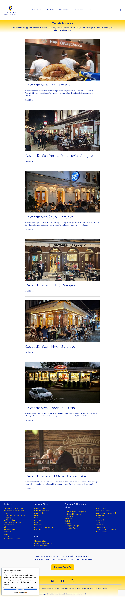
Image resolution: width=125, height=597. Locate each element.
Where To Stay (101, 508)
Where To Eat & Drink (103, 511)
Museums (68, 519)
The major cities (40, 541)
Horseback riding (10, 529)
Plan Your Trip (64, 10)
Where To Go (36, 10)
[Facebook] (62, 580)
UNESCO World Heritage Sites (75, 512)
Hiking (6, 527)
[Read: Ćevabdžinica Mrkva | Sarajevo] (62, 321)
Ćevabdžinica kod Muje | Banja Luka (55, 476)
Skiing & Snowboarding (12, 522)
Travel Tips (79, 10)
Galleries (68, 521)
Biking (6, 534)
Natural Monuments (41, 511)
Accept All (20, 589)
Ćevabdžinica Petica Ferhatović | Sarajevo (59, 156)
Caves (36, 522)
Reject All (29, 587)
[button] (120, 9)
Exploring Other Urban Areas (14, 515)
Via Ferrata (8, 532)
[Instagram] (52, 580)
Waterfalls (38, 525)
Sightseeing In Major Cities (13, 508)
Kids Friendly (100, 520)
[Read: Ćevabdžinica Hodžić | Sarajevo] (62, 260)
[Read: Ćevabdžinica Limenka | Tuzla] (62, 382)
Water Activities (9, 525)
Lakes (36, 518)
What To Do (50, 10)
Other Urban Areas (41, 546)
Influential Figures (71, 528)
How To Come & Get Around (106, 513)
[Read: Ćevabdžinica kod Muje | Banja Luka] (62, 451)
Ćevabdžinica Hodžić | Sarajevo (51, 285)
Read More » (29, 100)
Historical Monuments (73, 514)
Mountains (38, 520)
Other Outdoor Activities (12, 539)
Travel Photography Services (106, 529)
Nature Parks (39, 513)
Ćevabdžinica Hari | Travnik (47, 85)
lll (85, 594)
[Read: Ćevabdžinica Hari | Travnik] (62, 59)
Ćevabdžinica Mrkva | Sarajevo (50, 347)
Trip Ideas (99, 525)
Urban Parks (38, 529)
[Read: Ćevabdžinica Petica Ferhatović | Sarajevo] (62, 130)
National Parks (39, 508)
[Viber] (72, 580)
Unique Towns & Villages (43, 543)
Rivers (36, 515)
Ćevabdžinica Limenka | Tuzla (50, 408)
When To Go (100, 515)
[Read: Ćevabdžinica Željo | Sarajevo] (62, 191)
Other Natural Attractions (43, 527)
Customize (12, 587)
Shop (89, 10)
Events (98, 518)
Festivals (68, 523)
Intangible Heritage (72, 526)
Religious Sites (70, 516)
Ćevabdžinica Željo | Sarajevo (49, 217)
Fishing (6, 536)
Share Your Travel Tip (62, 567)
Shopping (7, 518)
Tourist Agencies (101, 527)
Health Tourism (9, 520)
